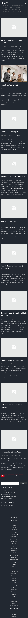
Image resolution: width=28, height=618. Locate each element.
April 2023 (14, 566)
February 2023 (14, 569)
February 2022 (14, 585)
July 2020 (14, 594)
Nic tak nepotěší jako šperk (13, 360)
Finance (14, 612)
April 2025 (14, 527)
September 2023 (14, 559)
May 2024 (14, 545)
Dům (14, 611)
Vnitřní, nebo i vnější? (7, 498)
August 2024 (14, 541)
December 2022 (14, 571)
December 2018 (14, 605)
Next (21, 475)
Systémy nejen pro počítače (8, 496)
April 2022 (14, 583)
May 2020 (14, 596)
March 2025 (14, 529)
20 (16, 475)
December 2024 (14, 534)
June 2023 (14, 562)
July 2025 (14, 522)
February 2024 (14, 550)
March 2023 (14, 568)
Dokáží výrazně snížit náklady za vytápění (14, 314)
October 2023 (14, 557)
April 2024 (14, 546)
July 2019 (14, 603)
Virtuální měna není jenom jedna (9, 491)
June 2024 (14, 543)
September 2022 (14, 575)
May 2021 (14, 592)
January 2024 (14, 552)
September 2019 (14, 599)
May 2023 (14, 564)
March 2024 (14, 548)
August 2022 (14, 576)
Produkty (8, 88)
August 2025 (14, 520)
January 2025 (14, 532)
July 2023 (14, 561)
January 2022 (14, 587)
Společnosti (14, 616)
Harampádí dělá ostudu (11, 452)
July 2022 (14, 578)
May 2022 (14, 582)
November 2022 (14, 573)
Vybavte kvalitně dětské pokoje (11, 406)
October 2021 (14, 589)
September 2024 (14, 539)
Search (3, 480)
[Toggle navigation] (25, 3)
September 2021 (14, 591)
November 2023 (14, 555)
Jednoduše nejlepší (6, 494)
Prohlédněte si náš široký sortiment (12, 267)
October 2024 (14, 538)
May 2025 (14, 525)
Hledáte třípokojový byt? (8, 492)
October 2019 (14, 598)
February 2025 (14, 530)
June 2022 (14, 580)
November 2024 (14, 536)
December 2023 (14, 553)
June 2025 (14, 523)
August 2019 (14, 601)
